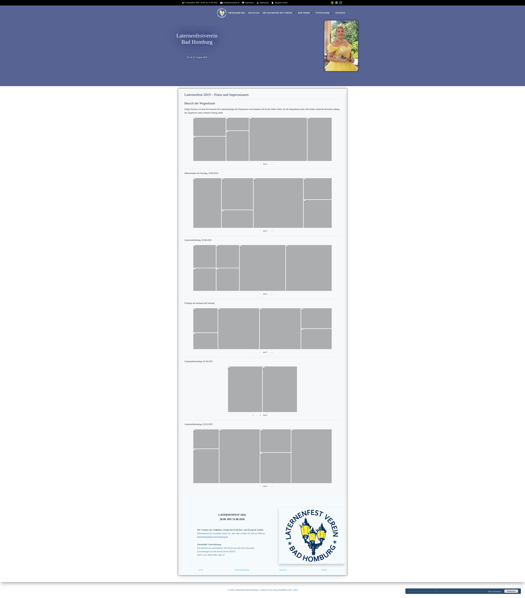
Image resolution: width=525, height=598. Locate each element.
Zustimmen (511, 591)
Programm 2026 (236, 13)
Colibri (295, 590)
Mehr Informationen (494, 591)
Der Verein (304, 13)
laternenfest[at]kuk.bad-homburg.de (212, 537)
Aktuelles (253, 13)
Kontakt (340, 13)
